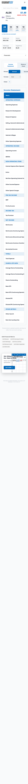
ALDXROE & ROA (6, 346)
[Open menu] (24, 2)
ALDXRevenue (6, 339)
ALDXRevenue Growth (7, 344)
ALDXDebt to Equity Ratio (19, 344)
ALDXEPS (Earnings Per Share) (17, 339)
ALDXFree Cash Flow (16, 341)
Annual (14, 71)
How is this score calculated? (9, 34)
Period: (6, 71)
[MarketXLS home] (7, 2)
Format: (6, 77)
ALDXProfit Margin (6, 341)
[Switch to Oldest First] (9, 81)
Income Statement (10, 65)
